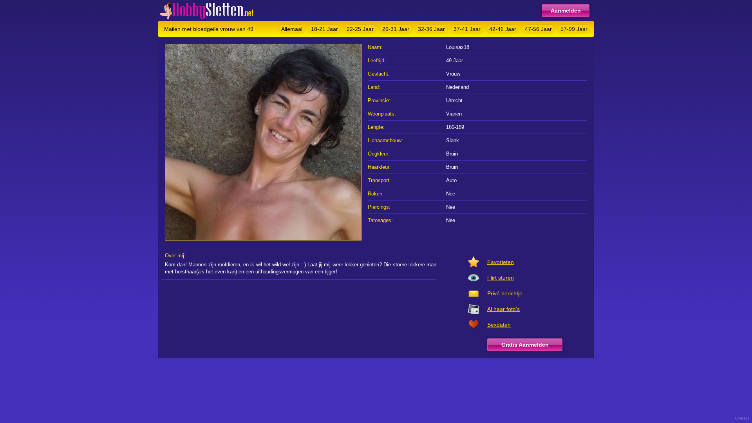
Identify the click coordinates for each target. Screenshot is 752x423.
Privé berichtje (504, 293)
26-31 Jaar (395, 29)
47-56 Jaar (538, 29)
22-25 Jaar (360, 29)
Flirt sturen (500, 278)
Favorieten (500, 262)
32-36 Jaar (431, 29)
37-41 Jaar (467, 29)
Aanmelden (566, 10)
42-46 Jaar (502, 29)
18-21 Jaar (324, 29)
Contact (742, 418)
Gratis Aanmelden (525, 345)
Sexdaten (499, 325)
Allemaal (291, 29)
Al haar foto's (503, 309)
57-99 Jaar (574, 29)
